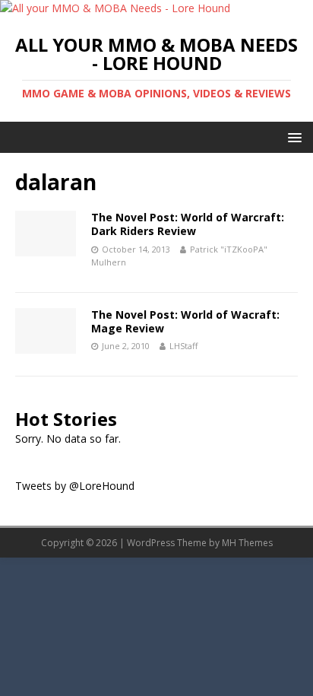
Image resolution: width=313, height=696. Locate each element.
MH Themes (247, 542)
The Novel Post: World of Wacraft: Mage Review (185, 321)
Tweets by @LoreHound (74, 485)
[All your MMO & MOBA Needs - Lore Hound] (115, 8)
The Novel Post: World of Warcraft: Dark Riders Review (187, 224)
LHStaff (183, 345)
